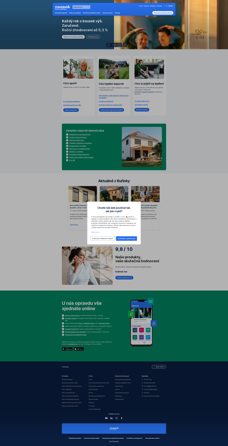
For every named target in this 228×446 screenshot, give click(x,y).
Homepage (65, 367)
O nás (91, 376)
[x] (138, 203)
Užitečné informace (122, 376)
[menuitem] (61, 12)
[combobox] (81, 7)
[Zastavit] (124, 45)
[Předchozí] (108, 45)
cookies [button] (123, 217)
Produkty (65, 376)
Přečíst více (95, 232)
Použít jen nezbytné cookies (102, 238)
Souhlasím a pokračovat (126, 238)
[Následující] (119, 45)
